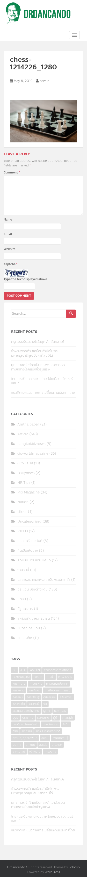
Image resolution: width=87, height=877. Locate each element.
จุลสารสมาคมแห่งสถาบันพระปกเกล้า (43, 579)
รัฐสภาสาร (25, 608)
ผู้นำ (55, 717)
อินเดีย (43, 745)
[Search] (71, 314)
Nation (23, 502)
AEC (23, 670)
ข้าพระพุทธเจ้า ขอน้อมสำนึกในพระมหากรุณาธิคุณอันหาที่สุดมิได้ (35, 353)
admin (44, 81)
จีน (45, 704)
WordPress (52, 872)
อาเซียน (30, 745)
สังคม (45, 738)
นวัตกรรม (60, 711)
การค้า (50, 677)
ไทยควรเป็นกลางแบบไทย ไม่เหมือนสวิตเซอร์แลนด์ (42, 381)
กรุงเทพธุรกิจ (21, 677)
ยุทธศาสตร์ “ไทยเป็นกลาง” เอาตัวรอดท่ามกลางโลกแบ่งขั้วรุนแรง (38, 367)
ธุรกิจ (46, 711)
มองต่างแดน (50, 724)
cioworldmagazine (32, 453)
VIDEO (22, 531)
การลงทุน (19, 690)
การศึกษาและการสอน (57, 690)
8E (14, 670)
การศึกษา (34, 690)
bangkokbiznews (31, 443)
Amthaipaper (28, 424)
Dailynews (26, 472)
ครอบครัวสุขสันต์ (29, 540)
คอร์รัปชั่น (19, 704)
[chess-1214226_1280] (43, 120)
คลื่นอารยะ (66, 697)
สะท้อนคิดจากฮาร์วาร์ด (33, 618)
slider (22, 511)
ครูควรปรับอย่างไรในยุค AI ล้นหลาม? (37, 341)
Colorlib (74, 867)
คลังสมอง (49, 697)
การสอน (18, 697)
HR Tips (23, 482)
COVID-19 (25, 463)
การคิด (38, 677)
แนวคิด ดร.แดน (28, 628)
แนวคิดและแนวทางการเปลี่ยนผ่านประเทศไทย (43, 392)
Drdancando (16, 867)
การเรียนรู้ (33, 697)
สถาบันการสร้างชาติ (48, 731)
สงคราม (27, 731)
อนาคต (17, 745)
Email (8, 234)
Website (9, 249)
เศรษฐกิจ (50, 751)
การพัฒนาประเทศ (57, 683)
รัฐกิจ (65, 724)
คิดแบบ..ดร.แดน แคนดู (34, 560)
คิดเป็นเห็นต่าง (27, 550)
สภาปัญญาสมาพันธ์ (25, 738)
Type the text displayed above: (26, 279)
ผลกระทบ (43, 717)
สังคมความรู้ (60, 738)
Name (8, 219)
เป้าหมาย (34, 751)
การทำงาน (19, 683)
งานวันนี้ (23, 570)
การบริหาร (35, 683)
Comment (12, 172)
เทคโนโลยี (19, 751)
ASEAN (35, 670)
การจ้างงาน (65, 677)
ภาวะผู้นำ (67, 717)
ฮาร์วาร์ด (57, 745)
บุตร (15, 717)
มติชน (21, 599)
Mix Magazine (28, 492)
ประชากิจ (27, 717)
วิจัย (15, 731)
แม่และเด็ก (24, 637)
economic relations (57, 670)
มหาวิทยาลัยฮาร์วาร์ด (25, 724)
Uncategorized (29, 521)
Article (22, 434)
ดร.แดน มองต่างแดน (32, 589)
